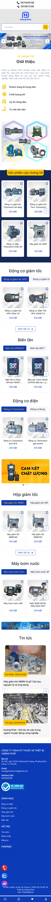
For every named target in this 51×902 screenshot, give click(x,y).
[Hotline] (4, 868)
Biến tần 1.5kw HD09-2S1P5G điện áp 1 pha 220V (38, 382)
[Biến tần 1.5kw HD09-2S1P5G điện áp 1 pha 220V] (37, 366)
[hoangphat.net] (25, 626)
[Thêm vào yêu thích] (21, 183)
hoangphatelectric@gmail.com (14, 771)
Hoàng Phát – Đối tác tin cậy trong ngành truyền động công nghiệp (22, 731)
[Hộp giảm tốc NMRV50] (37, 521)
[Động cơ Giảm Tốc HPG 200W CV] (37, 297)
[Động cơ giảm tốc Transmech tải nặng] (13, 192)
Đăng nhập (6, 836)
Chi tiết (13, 211)
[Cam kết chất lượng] (25, 471)
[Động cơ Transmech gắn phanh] (37, 427)
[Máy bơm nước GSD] (13, 590)
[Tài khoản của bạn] (46, 899)
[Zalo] (4, 876)
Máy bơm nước (7, 816)
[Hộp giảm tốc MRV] (38, 231)
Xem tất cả (24, 328)
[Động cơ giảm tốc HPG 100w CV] (13, 297)
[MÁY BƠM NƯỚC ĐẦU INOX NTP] (37, 590)
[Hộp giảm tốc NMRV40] (13, 521)
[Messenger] (4, 884)
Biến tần (5, 820)
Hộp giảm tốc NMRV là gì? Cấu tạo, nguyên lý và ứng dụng (23, 683)
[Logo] (26, 16)
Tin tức (25, 638)
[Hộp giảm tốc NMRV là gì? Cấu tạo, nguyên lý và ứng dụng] (25, 660)
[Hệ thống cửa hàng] (19, 899)
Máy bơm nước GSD (13, 603)
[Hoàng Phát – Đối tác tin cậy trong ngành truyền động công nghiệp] (25, 708)
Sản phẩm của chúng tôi (25, 172)
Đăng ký (4, 840)
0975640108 (27, 2)
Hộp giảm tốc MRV (38, 244)
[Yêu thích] (32, 899)
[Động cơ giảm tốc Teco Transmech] (38, 192)
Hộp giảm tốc (7, 812)
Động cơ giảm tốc (9, 808)
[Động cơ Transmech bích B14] (13, 427)
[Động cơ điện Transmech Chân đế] (13, 231)
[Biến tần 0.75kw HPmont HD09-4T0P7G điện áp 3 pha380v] (13, 366)
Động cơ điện (7, 804)
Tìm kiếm (5, 832)
